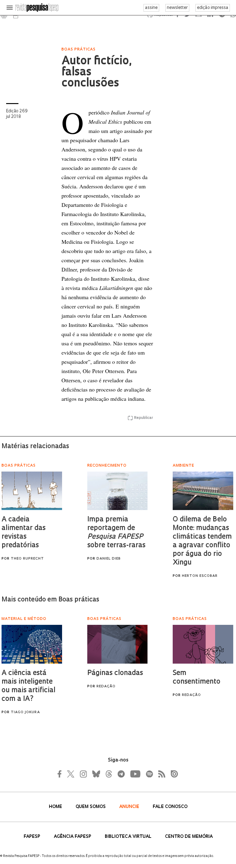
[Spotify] (149, 774)
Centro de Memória (189, 836)
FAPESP (32, 836)
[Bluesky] (95, 774)
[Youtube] (135, 774)
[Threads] (108, 774)
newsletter (177, 8)
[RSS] (160, 774)
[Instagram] (82, 774)
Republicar (143, 418)
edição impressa (212, 8)
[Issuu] (172, 774)
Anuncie (129, 807)
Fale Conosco (170, 807)
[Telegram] (120, 774)
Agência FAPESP (73, 836)
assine (151, 8)
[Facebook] (61, 774)
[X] (71, 774)
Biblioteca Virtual (129, 836)
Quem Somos (91, 807)
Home (56, 807)
